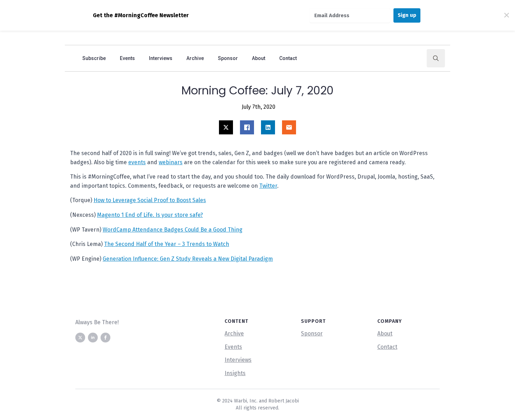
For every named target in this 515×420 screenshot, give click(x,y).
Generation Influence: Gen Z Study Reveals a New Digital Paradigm (188, 258)
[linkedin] (93, 337)
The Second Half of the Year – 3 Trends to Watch (166, 244)
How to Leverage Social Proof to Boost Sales (150, 200)
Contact (288, 58)
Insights (235, 373)
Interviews (160, 58)
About (258, 58)
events (137, 162)
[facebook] (105, 337)
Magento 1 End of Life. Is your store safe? (150, 215)
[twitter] (80, 337)
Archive (195, 58)
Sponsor (228, 58)
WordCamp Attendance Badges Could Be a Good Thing (172, 229)
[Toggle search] (436, 58)
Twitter (268, 185)
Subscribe (94, 58)
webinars (171, 162)
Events (127, 58)
